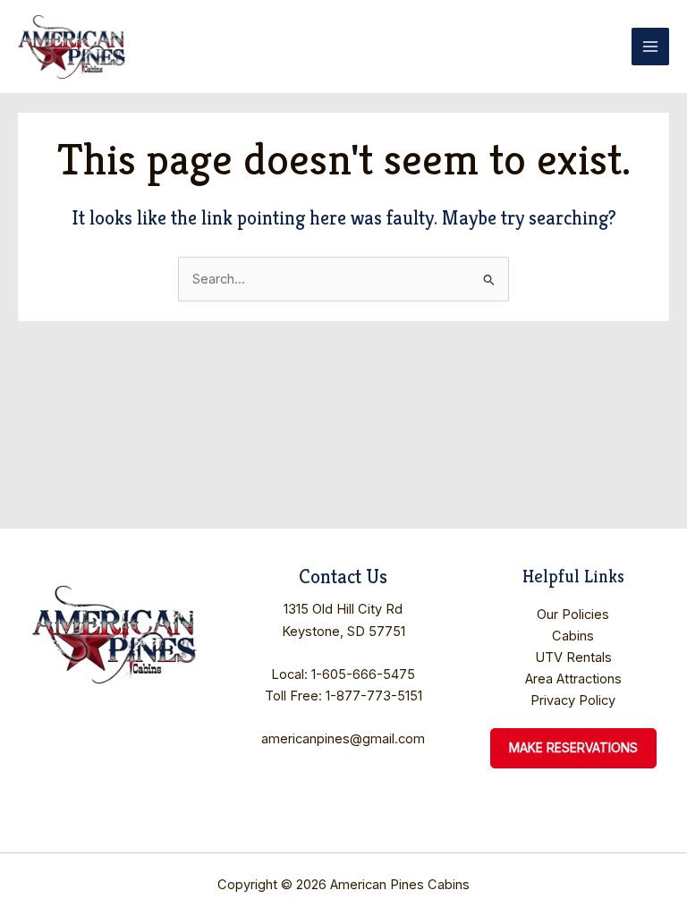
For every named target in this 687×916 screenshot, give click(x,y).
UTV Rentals (573, 657)
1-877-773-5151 (374, 696)
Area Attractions (573, 679)
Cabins (573, 636)
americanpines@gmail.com (343, 739)
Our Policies (573, 614)
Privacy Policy (572, 700)
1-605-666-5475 (363, 674)
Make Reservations (573, 748)
